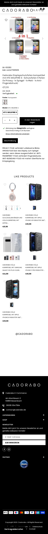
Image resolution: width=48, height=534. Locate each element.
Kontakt (32, 529)
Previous (4, 208)
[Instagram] (9, 449)
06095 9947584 (13, 405)
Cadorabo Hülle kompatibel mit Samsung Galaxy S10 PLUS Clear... (12, 267)
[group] (12, 192)
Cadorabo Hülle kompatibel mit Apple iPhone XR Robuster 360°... (35, 217)
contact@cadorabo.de (16, 410)
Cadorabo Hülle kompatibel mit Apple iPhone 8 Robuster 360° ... (12, 314)
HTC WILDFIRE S (10, 112)
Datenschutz (38, 526)
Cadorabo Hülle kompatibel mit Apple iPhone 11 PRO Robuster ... (34, 267)
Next (20, 208)
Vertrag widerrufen (13, 529)
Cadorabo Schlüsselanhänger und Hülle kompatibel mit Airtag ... (12, 219)
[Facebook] (4, 449)
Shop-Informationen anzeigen (17, 134)
